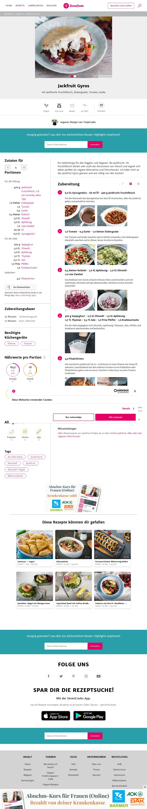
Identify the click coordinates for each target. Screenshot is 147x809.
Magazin (52, 5)
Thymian (25, 256)
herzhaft (13, 463)
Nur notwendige (73, 417)
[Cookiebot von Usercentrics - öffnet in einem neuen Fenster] (116, 391)
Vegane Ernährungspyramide (50, 775)
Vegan (19, 14)
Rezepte (20, 5)
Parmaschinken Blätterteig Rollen (111, 561)
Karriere (96, 775)
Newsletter (73, 775)
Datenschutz (119, 769)
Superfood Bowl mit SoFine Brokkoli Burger (73, 603)
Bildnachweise (119, 780)
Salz (23, 260)
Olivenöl (25, 218)
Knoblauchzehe (29, 267)
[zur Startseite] (73, 5)
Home (9, 5)
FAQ (73, 764)
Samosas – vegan (26, 561)
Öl (22, 230)
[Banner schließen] (135, 391)
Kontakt (73, 769)
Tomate (25, 206)
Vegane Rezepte (50, 784)
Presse (96, 769)
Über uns (96, 764)
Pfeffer (24, 264)
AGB (119, 764)
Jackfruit (30, 463)
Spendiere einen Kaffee (121, 5)
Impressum (119, 775)
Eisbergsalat (27, 203)
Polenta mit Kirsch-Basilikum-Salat (110, 603)
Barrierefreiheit (119, 786)
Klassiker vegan (16, 469)
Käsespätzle (62, 561)
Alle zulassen (115, 417)
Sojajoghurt (27, 244)
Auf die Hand (15, 457)
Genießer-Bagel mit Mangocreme (34, 603)
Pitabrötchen (27, 278)
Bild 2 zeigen (75, 76)
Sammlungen (35, 5)
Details (126, 408)
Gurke (24, 210)
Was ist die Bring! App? (25, 295)
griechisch (36, 457)
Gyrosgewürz (28, 233)
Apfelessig (26, 222)
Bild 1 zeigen (72, 76)
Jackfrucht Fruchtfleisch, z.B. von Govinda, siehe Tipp (31, 193)
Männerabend (15, 476)
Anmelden (95, 144)
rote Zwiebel (27, 226)
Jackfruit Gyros (32, 14)
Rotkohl (25, 214)
